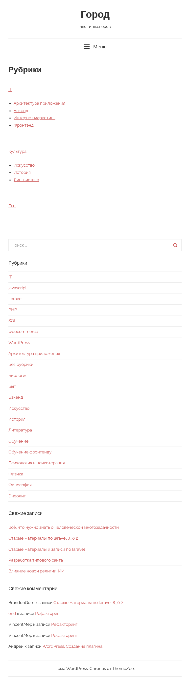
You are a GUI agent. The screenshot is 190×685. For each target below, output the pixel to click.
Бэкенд (21, 110)
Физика (15, 473)
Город (95, 15)
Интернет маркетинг (34, 117)
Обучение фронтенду (29, 452)
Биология (17, 375)
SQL (12, 320)
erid (12, 613)
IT (10, 89)
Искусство (24, 165)
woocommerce (23, 331)
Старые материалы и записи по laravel (46, 549)
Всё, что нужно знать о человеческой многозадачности (63, 527)
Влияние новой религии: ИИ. (36, 570)
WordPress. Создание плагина (72, 646)
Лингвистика (26, 179)
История (22, 172)
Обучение (18, 441)
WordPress (19, 342)
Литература (20, 430)
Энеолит (17, 495)
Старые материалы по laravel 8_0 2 (43, 538)
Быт (12, 205)
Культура (17, 151)
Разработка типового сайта (35, 560)
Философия (20, 484)
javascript (17, 287)
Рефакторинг (48, 613)
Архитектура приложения (39, 103)
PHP (12, 309)
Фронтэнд (24, 125)
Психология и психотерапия (36, 462)
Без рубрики (20, 364)
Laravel (15, 298)
